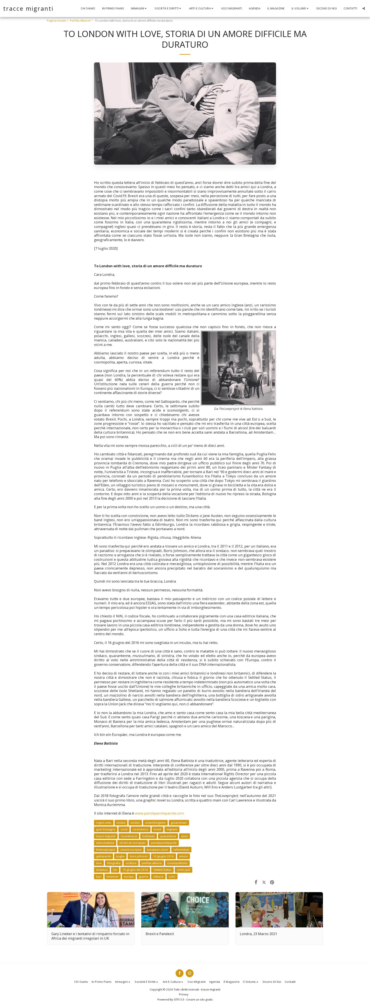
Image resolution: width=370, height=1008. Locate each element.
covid (124, 829)
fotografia (113, 863)
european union (157, 850)
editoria (158, 876)
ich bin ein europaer (132, 843)
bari (98, 876)
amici (184, 836)
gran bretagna (105, 829)
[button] (139, 8)
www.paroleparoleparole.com (159, 813)
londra (121, 823)
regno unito (103, 823)
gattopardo (103, 856)
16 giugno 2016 (163, 856)
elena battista (105, 843)
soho (172, 876)
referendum (181, 850)
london (135, 823)
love (99, 863)
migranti (172, 829)
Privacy (183, 994)
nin (115, 870)
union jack (183, 870)
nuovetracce (129, 836)
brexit (157, 829)
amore (183, 856)
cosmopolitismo (177, 863)
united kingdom (155, 823)
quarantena (168, 836)
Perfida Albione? (80, 20)
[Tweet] (264, 882)
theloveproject (105, 850)
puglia (120, 856)
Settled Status (162, 870)
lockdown (148, 836)
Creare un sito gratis (199, 999)
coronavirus (140, 829)
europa (129, 876)
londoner (113, 876)
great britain (179, 823)
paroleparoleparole (164, 843)
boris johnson (139, 856)
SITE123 (179, 999)
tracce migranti (105, 836)
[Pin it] (272, 882)
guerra (143, 876)
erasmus (102, 870)
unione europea (131, 850)
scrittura (131, 863)
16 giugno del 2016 (135, 870)
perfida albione (152, 863)
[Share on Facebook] (256, 882)
